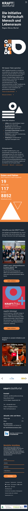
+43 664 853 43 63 (10, 404)
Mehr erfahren (12, 281)
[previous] (2, 378)
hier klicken (22, 236)
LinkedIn (20, 484)
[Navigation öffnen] (26, 2)
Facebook (8, 484)
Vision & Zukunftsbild (8, 91)
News (5, 421)
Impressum (7, 482)
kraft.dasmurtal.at (11, 409)
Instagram (14, 484)
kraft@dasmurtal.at (12, 406)
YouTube (8, 486)
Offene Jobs (7, 418)
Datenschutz (13, 482)
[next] (25, 378)
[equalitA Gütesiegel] (14, 297)
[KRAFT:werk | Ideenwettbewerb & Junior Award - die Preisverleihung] (14, 252)
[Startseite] (8, 4)
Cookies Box (19, 482)
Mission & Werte (7, 94)
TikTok (13, 486)
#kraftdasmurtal (8, 488)
